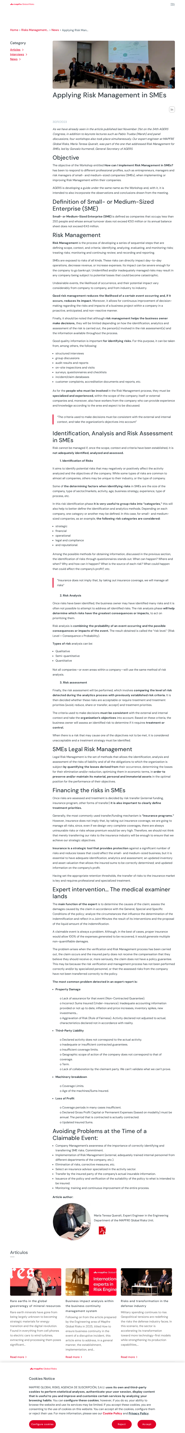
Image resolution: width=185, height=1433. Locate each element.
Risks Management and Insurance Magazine (34, 30)
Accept (146, 1424)
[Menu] (173, 5)
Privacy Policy (139, 1413)
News (55, 30)
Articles (15, 50)
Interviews (17, 54)
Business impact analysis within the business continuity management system (90, 1306)
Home (14, 30)
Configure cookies (42, 1424)
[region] (92, 1397)
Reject (122, 1424)
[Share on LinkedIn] (172, 109)
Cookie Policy (112, 1413)
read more (17, 1357)
